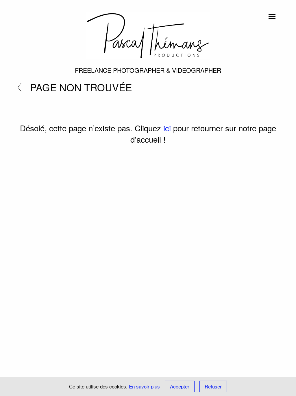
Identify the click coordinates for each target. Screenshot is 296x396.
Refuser (213, 386)
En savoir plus (144, 386)
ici (167, 128)
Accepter (179, 386)
